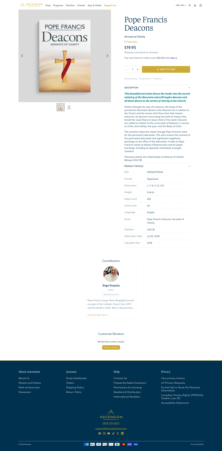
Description (131, 87)
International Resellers (127, 396)
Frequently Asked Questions (130, 382)
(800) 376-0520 (111, 423)
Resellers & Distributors (127, 392)
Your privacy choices (173, 378)
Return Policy (74, 392)
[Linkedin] (122, 433)
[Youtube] (108, 433)
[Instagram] (104, 433)
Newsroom (24, 392)
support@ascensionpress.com (111, 428)
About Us (23, 378)
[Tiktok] (113, 433)
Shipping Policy (75, 387)
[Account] (195, 5)
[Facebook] (99, 433)
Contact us (157, 79)
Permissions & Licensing (128, 387)
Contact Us (120, 378)
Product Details (133, 166)
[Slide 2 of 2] (69, 107)
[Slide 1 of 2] (60, 107)
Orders (70, 382)
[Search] (189, 5)
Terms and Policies (197, 444)
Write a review (111, 347)
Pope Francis (132, 41)
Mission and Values (29, 382)
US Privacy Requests (173, 382)
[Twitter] (117, 433)
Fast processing (130, 79)
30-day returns (145, 79)
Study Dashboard (76, 378)
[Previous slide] (21, 56)
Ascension (27, 444)
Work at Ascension (29, 387)
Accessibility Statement (175, 402)
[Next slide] (108, 56)
